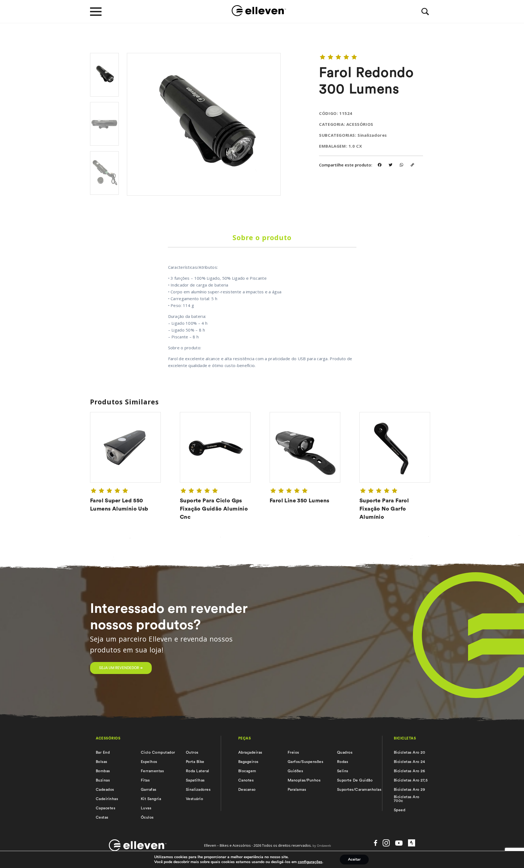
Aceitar (354, 859)
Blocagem (247, 771)
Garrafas (148, 790)
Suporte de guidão (355, 780)
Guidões (295, 771)
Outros (192, 752)
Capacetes (105, 808)
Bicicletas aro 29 (409, 790)
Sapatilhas (195, 780)
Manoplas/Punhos (304, 780)
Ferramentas (152, 771)
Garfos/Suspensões (305, 762)
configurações (310, 862)
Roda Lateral (197, 771)
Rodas (342, 762)
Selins (342, 771)
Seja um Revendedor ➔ (121, 668)
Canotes (246, 780)
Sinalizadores (198, 790)
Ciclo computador (158, 752)
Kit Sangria (151, 799)
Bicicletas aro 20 (409, 752)
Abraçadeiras (250, 752)
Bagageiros (248, 762)
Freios (293, 752)
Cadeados (105, 790)
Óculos (147, 817)
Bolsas (101, 762)
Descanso (247, 790)
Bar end (103, 752)
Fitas (145, 780)
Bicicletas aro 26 (409, 771)
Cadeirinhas (107, 799)
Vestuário (194, 799)
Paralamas (297, 790)
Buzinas (103, 780)
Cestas (102, 817)
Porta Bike (195, 762)
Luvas (146, 808)
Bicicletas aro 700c (406, 799)
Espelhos (149, 762)
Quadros (344, 752)
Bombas (103, 771)
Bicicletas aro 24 (409, 762)
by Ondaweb (321, 845)
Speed (399, 810)
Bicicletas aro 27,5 (411, 780)
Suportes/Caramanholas (359, 790)
